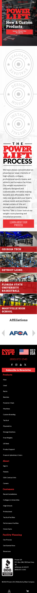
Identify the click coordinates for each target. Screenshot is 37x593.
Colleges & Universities (11, 500)
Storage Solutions (9, 432)
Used (5, 385)
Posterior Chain (8, 403)
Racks (5, 391)
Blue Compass (29, 582)
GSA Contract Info (9, 477)
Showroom (7, 551)
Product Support (9, 449)
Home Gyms (7, 529)
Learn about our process (18, 223)
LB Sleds (6, 443)
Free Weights (8, 438)
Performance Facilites (11, 523)
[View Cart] (27, 591)
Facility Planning (12, 534)
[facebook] (12, 365)
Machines (6, 409)
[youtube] (21, 365)
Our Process (7, 540)
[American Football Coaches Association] (18, 333)
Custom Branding (9, 414)
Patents (6, 472)
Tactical (6, 420)
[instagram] (16, 365)
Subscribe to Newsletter (18, 370)
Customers (8, 489)
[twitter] (25, 365)
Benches (6, 397)
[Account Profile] (9, 591)
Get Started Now (9, 545)
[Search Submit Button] (33, 2)
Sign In (5, 466)
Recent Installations (10, 494)
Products (7, 374)
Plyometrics (7, 426)
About (6, 461)
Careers (6, 483)
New (4, 380)
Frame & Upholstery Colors (12, 455)
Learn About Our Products (19, 32)
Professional (7, 511)
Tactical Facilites (9, 517)
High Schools (7, 506)
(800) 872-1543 (18, 359)
